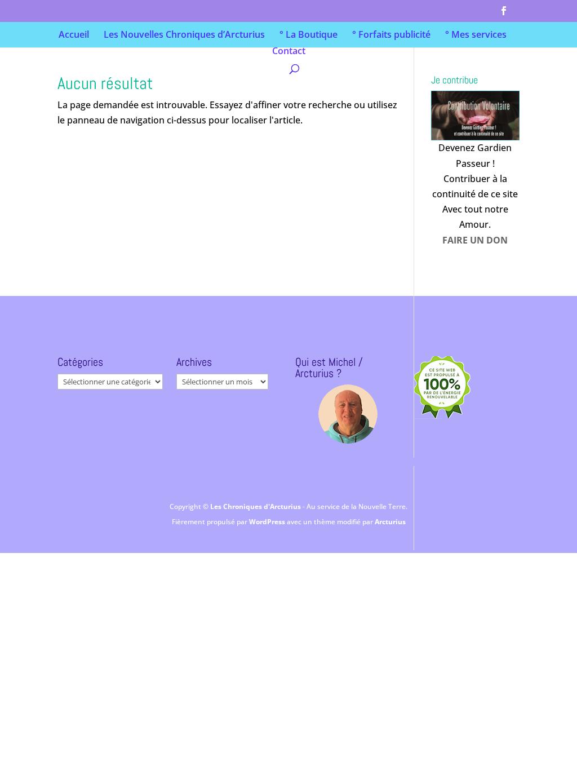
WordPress (268, 521)
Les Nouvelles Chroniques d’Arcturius (184, 35)
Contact (288, 52)
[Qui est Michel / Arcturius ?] (347, 414)
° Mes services (476, 35)
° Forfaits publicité (391, 35)
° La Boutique (308, 35)
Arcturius (390, 521)
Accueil (74, 35)
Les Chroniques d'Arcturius (256, 506)
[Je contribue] (475, 115)
